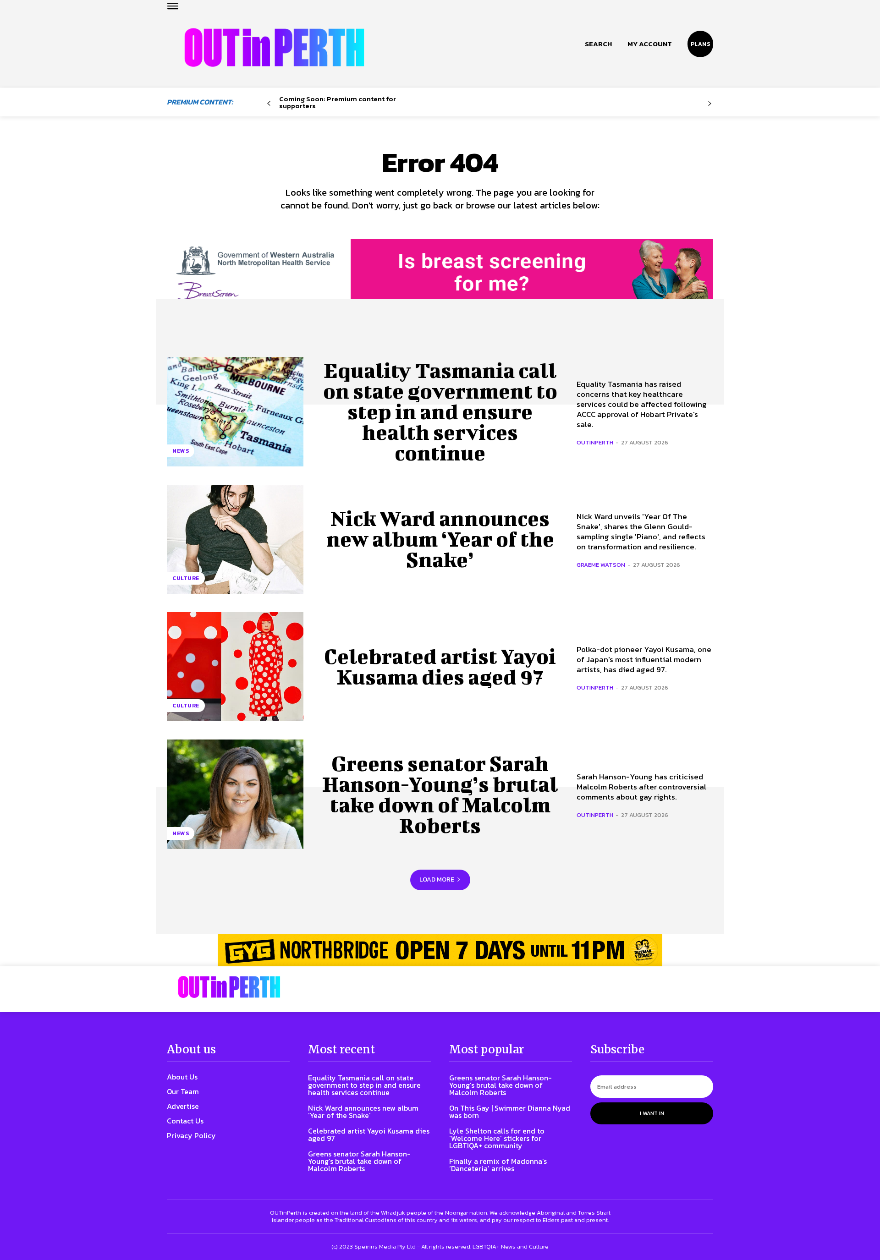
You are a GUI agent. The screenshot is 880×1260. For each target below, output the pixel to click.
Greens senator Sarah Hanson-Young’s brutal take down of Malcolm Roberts (440, 794)
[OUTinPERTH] (274, 47)
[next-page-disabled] (709, 104)
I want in (652, 1113)
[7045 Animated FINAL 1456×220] (440, 280)
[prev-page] (269, 104)
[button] (598, 44)
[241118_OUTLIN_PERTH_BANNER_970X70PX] (440, 950)
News (180, 451)
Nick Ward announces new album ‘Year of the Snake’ (440, 538)
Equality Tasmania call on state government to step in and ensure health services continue (440, 411)
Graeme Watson (601, 564)
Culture (185, 578)
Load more (436, 879)
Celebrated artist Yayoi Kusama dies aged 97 (440, 666)
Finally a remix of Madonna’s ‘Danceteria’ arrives (498, 1165)
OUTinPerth (595, 442)
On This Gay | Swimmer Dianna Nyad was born (509, 1111)
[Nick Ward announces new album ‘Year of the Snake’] (235, 539)
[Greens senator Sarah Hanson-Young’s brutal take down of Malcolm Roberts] (235, 794)
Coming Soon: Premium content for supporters (337, 102)
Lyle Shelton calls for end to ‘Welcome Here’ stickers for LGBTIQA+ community (496, 1138)
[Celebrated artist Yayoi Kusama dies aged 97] (235, 666)
